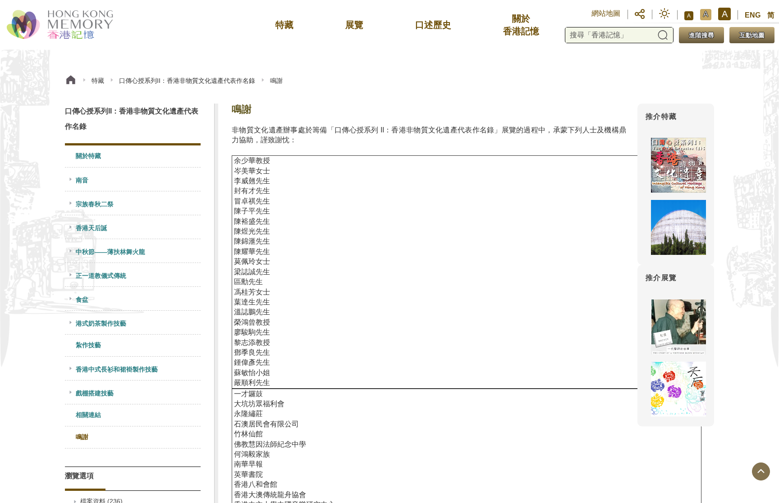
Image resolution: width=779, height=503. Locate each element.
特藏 (98, 80)
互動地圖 (752, 35)
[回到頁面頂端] (761, 471)
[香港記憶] (61, 25)
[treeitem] (133, 156)
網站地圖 (605, 13)
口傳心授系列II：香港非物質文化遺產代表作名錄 (187, 80)
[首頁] (71, 81)
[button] (640, 13)
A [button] (689, 16)
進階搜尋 (701, 35)
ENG (753, 15)
